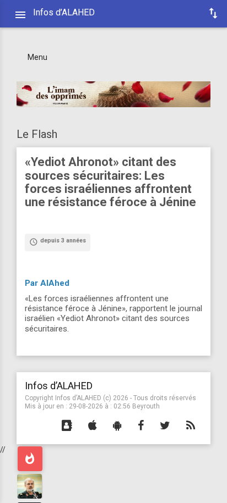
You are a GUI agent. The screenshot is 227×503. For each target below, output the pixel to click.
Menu (37, 57)
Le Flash (37, 134)
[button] (67, 426)
